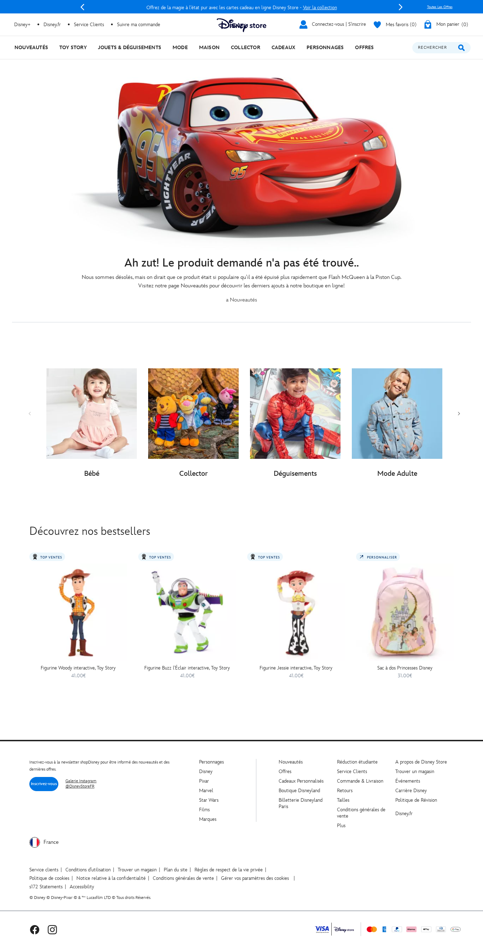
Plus (341, 826)
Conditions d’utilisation (88, 870)
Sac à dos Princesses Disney (404, 668)
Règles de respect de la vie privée (228, 870)
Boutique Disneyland (299, 791)
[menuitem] (31, 47)
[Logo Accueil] (241, 25)
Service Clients (89, 25)
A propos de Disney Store (421, 762)
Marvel (206, 791)
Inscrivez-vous (44, 784)
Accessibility (82, 887)
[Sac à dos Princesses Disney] (405, 612)
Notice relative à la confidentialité (111, 878)
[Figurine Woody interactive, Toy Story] (78, 612)
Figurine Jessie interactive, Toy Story (296, 668)
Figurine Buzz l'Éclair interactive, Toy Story (187, 668)
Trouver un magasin (414, 771)
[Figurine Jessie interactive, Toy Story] (296, 612)
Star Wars (209, 800)
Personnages (211, 762)
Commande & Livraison (360, 781)
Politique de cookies (49, 878)
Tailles (343, 800)
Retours (345, 791)
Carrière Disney (411, 791)
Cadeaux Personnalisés (301, 781)
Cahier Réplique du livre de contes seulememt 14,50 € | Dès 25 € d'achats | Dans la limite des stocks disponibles (241, 8)
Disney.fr (52, 25)
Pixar (204, 781)
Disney (206, 771)
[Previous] (82, 7)
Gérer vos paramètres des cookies (255, 878)
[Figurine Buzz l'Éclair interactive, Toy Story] (187, 612)
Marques (207, 819)
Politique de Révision (416, 800)
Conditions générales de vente (183, 878)
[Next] (400, 7)
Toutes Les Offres (440, 7)
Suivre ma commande (138, 25)
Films (204, 810)
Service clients (43, 870)
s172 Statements (46, 887)
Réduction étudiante (357, 762)
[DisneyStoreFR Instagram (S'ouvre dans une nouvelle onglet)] (52, 929)
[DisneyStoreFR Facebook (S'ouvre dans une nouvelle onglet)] (34, 929)
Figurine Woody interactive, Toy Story (78, 668)
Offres (285, 771)
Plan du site (175, 870)
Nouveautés (291, 762)
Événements (407, 781)
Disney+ (22, 25)
